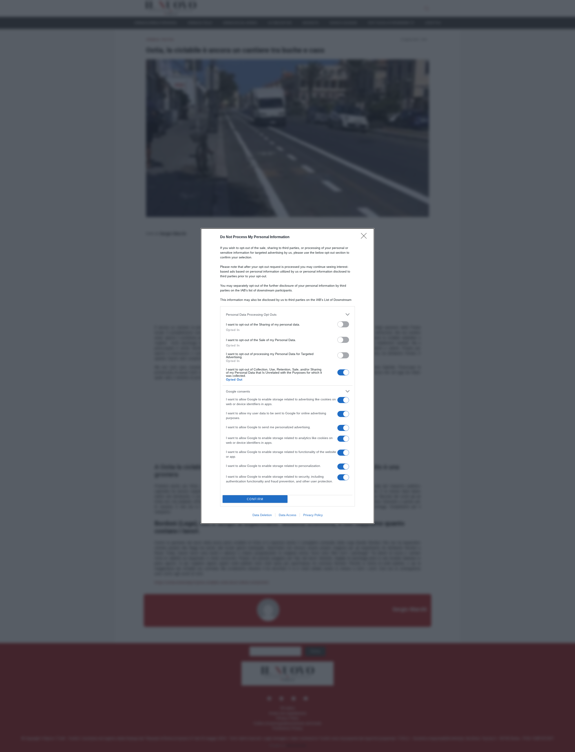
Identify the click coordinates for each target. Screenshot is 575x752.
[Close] (365, 237)
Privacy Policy (313, 515)
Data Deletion (262, 515)
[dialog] (287, 376)
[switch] (343, 324)
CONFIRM (255, 499)
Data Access (287, 515)
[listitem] (287, 314)
